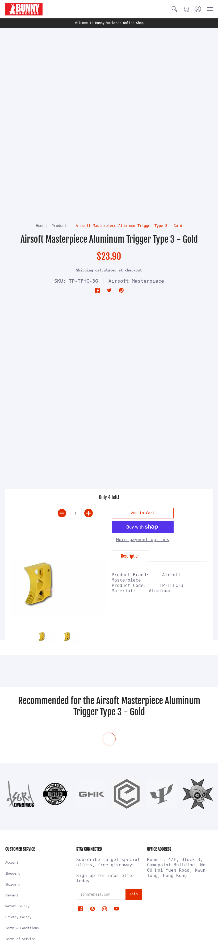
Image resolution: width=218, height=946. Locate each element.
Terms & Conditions (22, 928)
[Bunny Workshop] (24, 9)
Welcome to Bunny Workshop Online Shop (109, 23)
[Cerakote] (56, 794)
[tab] (130, 556)
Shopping (12, 873)
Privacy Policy (18, 917)
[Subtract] (62, 513)
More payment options (142, 539)
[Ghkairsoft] (91, 794)
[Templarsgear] (198, 794)
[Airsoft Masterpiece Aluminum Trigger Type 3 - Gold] (58, 586)
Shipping (84, 270)
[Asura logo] (20, 794)
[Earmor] (127, 794)
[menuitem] (174, 9)
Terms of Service (20, 939)
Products (60, 226)
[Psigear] (162, 794)
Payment (11, 895)
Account (11, 862)
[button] (174, 9)
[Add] (88, 513)
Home (40, 226)
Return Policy (17, 906)
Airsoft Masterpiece (136, 281)
